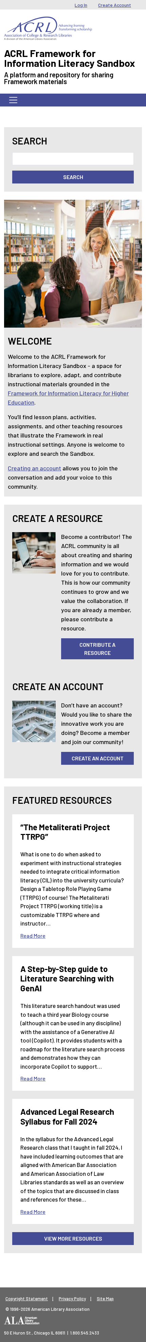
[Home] (48, 21)
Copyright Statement (26, 1298)
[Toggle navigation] (13, 100)
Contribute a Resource (97, 648)
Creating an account (34, 468)
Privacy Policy (72, 1298)
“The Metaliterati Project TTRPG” (65, 832)
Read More (32, 935)
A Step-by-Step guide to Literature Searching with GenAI (67, 978)
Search (29, 141)
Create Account (114, 5)
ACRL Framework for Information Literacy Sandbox (69, 58)
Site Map (105, 1298)
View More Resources (73, 1238)
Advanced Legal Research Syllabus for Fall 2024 (67, 1116)
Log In (81, 5)
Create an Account (98, 758)
